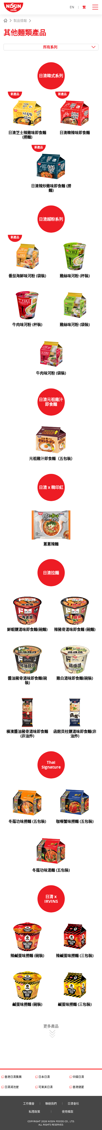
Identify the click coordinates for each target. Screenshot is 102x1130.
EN (72, 7)
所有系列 (50, 46)
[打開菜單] (97, 7)
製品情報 (20, 20)
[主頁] (5, 21)
